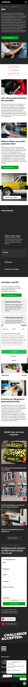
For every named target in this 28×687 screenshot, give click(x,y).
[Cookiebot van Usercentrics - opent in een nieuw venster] (21, 325)
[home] (5, 2)
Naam (4, 537)
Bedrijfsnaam (6, 544)
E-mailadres (6, 556)
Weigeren (14, 360)
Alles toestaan (14, 351)
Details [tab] (14, 329)
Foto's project (8, 573)
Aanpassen (13, 356)
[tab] (14, 220)
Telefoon (5, 550)
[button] (26, 2)
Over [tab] (23, 329)
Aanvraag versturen (14, 579)
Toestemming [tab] (5, 329)
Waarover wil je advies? (8, 562)
